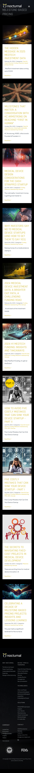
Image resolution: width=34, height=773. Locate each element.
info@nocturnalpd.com (24, 737)
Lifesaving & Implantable (20, 128)
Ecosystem (5, 731)
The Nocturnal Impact (8, 667)
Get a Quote (5, 741)
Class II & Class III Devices (24, 669)
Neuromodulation (22, 681)
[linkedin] (18, 739)
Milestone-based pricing (11, 129)
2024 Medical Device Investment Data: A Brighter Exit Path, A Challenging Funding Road (16, 291)
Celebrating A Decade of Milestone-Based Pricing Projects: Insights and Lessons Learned (16, 612)
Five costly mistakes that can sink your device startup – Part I (16, 484)
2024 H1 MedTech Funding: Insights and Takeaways (16, 347)
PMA (19, 304)
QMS (9, 428)
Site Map (21, 760)
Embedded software (23, 698)
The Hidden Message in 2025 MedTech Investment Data (15, 53)
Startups (11, 64)
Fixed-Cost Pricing (7, 669)
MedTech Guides (7, 733)
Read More (7, 75)
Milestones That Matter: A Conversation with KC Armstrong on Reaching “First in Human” (17, 115)
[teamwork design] (11, 4)
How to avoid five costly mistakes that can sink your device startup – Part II (17, 415)
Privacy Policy (24, 758)
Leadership (5, 729)
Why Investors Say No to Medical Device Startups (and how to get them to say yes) (17, 232)
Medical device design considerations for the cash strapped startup (16, 177)
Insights (4, 735)
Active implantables (23, 671)
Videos (4, 737)
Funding (16, 63)
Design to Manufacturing (9, 675)
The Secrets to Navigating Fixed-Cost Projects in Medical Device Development (15, 553)
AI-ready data (21, 719)
